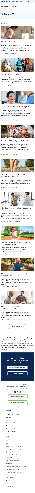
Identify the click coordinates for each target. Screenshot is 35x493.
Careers (8, 484)
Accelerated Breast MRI (13, 460)
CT (7, 443)
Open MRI (9, 458)
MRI (7, 440)
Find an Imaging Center (13, 414)
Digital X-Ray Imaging (12, 469)
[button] (33, 6)
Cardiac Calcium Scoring (13, 472)
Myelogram (9, 463)
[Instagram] (20, 392)
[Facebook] (17, 392)
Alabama (8, 426)
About (8, 481)
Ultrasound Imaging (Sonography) (16, 466)
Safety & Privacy (11, 487)
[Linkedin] (15, 392)
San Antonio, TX (10, 423)
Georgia (8, 417)
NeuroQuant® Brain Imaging (14, 449)
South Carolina (10, 432)
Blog (2, 23)
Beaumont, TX (10, 420)
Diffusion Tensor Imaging (13, 446)
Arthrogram (9, 452)
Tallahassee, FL (10, 429)
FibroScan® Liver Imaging (13, 455)
